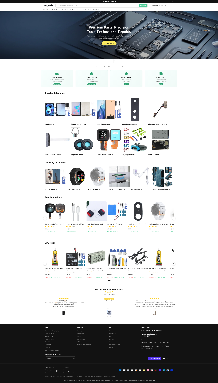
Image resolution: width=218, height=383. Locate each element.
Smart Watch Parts (103, 154)
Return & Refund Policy (52, 331)
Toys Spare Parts (129, 154)
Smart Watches (73, 189)
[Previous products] (45, 218)
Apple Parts (49, 124)
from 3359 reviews (109, 294)
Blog (110, 336)
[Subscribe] (74, 358)
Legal (111, 347)
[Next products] (173, 218)
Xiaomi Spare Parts (103, 124)
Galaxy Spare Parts (78, 124)
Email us (159, 330)
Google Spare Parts (129, 124)
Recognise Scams (114, 344)
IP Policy (153, 380)
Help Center (80, 333)
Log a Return (81, 339)
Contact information (109, 376)
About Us (48, 342)
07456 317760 (147, 336)
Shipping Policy (49, 333)
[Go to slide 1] (109, 280)
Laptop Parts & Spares (54, 154)
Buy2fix (52, 376)
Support (111, 342)
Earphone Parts (77, 154)
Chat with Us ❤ (147, 330)
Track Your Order (114, 331)
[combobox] (98, 5)
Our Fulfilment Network (52, 350)
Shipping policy (98, 376)
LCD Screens (50, 189)
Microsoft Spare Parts (156, 124)
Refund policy (70, 376)
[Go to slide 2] (110, 280)
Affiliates (80, 342)
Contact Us (112, 333)
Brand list (48, 344)
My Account (81, 331)
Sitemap (47, 347)
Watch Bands (93, 189)
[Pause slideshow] (115, 61)
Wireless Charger (116, 189)
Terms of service (88, 376)
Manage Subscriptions (84, 344)
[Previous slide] (103, 61)
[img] (109, 292)
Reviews (111, 339)
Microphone (135, 189)
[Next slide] (111, 61)
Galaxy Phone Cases (160, 189)
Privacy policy (79, 376)
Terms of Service (50, 336)
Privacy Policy (49, 339)
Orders (79, 336)
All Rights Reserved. (59, 376)
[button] (173, 5)
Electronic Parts (154, 154)
